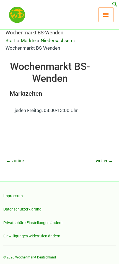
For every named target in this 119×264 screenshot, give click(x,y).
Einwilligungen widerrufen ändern (31, 236)
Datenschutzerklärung (22, 209)
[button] (115, 5)
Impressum (13, 196)
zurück (15, 160)
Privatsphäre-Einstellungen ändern (33, 222)
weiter (104, 160)
